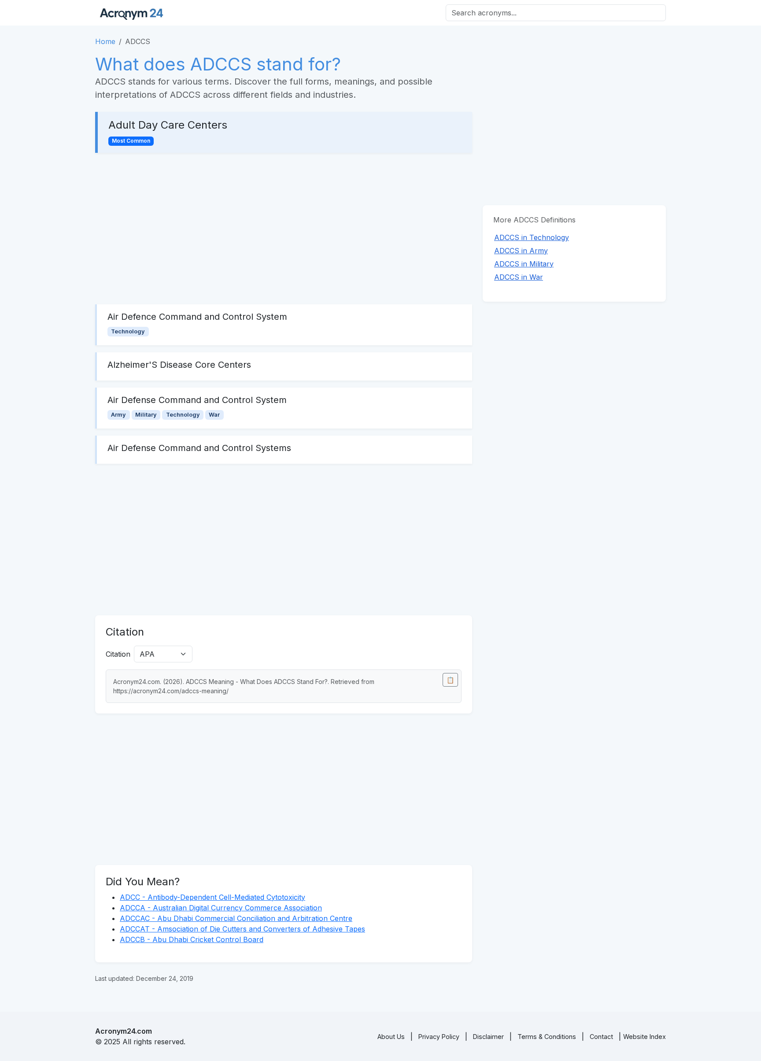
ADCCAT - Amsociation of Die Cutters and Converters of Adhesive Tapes (242, 928)
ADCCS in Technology (531, 237)
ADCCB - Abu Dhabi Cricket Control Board (191, 939)
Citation (118, 654)
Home (105, 41)
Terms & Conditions (546, 1036)
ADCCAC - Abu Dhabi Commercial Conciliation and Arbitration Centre (236, 918)
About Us (391, 1036)
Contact (601, 1036)
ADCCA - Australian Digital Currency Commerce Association (221, 907)
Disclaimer (488, 1036)
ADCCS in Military (524, 263)
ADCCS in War (518, 277)
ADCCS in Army (521, 250)
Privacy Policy (438, 1036)
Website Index (644, 1036)
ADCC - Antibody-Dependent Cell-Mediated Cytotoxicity (212, 897)
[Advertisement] (283, 228)
